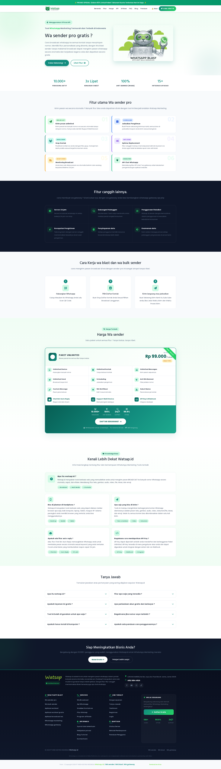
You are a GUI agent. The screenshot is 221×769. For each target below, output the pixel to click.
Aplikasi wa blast (51, 708)
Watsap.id (73, 750)
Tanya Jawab (114, 704)
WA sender (152, 750)
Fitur (104, 8)
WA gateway (171, 750)
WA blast (161, 750)
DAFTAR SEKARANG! (109, 421)
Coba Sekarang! (55, 63)
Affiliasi (124, 8)
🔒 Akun (155, 8)
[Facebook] (127, 685)
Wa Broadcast (83, 700)
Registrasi (113, 712)
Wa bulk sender (51, 704)
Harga (111, 8)
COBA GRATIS (168, 8)
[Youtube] (132, 685)
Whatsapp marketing (53, 721)
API (117, 8)
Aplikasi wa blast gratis (54, 712)
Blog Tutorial (82, 735)
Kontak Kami (82, 739)
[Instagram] (136, 685)
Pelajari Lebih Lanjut (120, 659)
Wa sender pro (51, 700)
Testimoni (113, 708)
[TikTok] (141, 685)
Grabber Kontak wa (85, 708)
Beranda (97, 8)
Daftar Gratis (160, 712)
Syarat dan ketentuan (86, 726)
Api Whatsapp (82, 704)
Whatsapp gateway (53, 725)
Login (111, 716)
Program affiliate (84, 716)
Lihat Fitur (78, 63)
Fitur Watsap (82, 712)
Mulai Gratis (97, 659)
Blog (136, 8)
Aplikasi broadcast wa (54, 716)
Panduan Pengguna (117, 735)
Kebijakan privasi (84, 730)
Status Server (114, 726)
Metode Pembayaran (117, 730)
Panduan (143, 8)
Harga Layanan (115, 700)
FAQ (130, 8)
